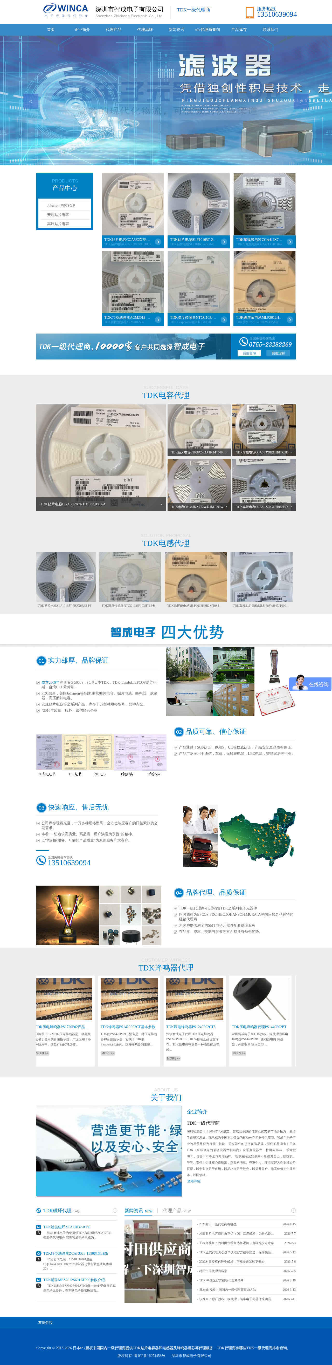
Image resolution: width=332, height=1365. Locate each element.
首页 (51, 30)
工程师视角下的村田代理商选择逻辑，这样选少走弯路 (236, 1243)
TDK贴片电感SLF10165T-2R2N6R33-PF (193, 240)
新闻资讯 (176, 30)
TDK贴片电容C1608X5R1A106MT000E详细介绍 (204, 452)
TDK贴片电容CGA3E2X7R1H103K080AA (127, 240)
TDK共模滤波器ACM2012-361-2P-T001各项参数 (127, 318)
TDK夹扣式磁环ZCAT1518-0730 (68, 1287)
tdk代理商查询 (207, 30)
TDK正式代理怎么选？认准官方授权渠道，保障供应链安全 (238, 1252)
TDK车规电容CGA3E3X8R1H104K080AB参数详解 (270, 452)
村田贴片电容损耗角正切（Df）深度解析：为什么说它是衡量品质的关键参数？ (238, 1233)
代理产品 (113, 30)
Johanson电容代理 (61, 206)
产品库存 (239, 30)
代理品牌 (145, 30)
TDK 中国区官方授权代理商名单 (221, 1280)
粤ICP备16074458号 (149, 1356)
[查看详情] (194, 1181)
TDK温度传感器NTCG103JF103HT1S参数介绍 (193, 318)
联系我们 (270, 30)
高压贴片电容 (58, 224)
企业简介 (82, 30)
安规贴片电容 (58, 215)
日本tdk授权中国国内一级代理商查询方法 (227, 1290)
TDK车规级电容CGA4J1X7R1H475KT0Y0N (259, 240)
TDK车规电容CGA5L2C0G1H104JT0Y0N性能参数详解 (273, 507)
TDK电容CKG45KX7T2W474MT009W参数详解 (203, 507)
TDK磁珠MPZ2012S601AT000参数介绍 (74, 1260)
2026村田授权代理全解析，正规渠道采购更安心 (232, 1262)
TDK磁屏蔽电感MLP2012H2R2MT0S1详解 (259, 318)
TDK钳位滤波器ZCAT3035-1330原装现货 (75, 1234)
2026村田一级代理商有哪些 (218, 1224)
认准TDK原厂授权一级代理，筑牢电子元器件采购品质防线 (238, 1299)
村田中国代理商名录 (213, 1271)
